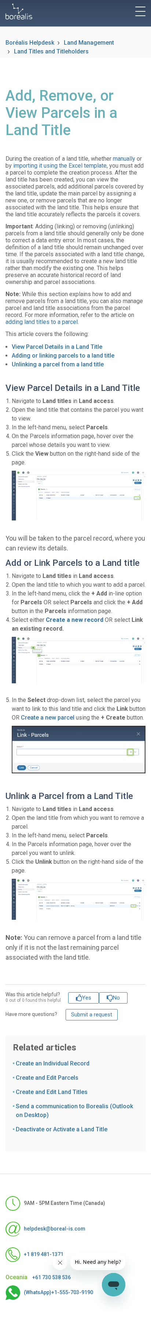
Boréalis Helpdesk (29, 42)
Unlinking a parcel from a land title (58, 364)
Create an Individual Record (52, 1063)
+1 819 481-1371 (43, 1254)
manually (124, 158)
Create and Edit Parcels (47, 1077)
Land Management (89, 42)
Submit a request (91, 1014)
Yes (86, 997)
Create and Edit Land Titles (52, 1091)
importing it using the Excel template (60, 165)
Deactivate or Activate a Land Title (61, 1129)
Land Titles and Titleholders (51, 51)
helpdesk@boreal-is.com (54, 1229)
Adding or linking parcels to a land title (63, 355)
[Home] (18, 11)
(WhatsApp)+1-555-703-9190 (58, 1292)
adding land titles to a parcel (41, 321)
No (116, 997)
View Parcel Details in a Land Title (57, 346)
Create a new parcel (48, 717)
